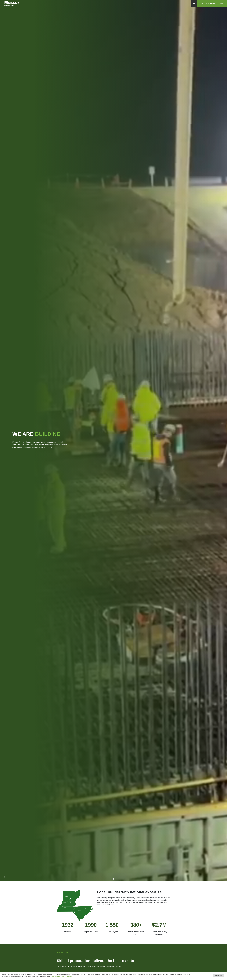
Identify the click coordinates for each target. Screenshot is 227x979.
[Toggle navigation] (194, 3)
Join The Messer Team (212, 3)
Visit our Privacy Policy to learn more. (63, 976)
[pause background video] (5, 876)
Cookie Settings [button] (218, 975)
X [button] (225, 974)
